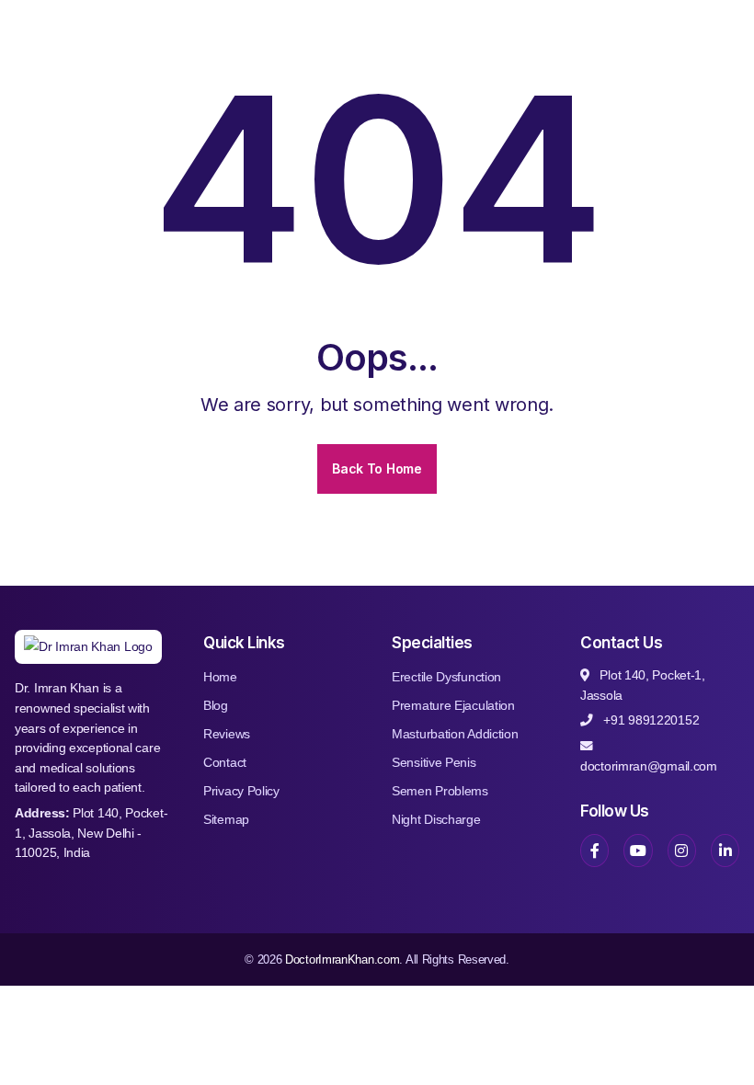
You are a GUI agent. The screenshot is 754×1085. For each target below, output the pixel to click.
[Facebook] (594, 850)
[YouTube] (637, 850)
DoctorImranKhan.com (342, 959)
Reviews (226, 733)
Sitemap (226, 819)
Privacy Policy (241, 790)
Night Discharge (436, 819)
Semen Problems (440, 790)
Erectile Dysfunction (446, 676)
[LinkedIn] (725, 850)
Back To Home (376, 468)
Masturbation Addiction (455, 733)
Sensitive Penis (434, 762)
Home (220, 676)
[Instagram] (682, 850)
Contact (224, 762)
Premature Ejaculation (453, 705)
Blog (215, 705)
